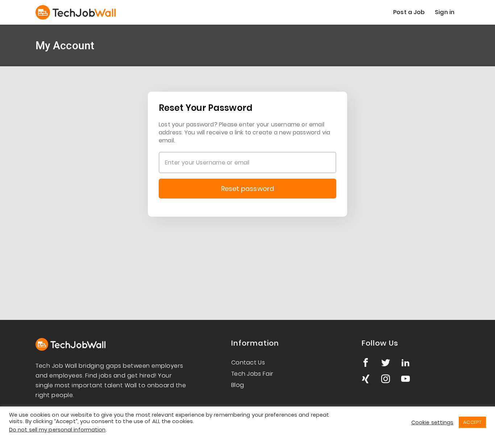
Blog (237, 385)
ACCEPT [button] (472, 422)
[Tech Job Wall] (76, 12)
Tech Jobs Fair (252, 374)
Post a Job (409, 12)
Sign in (444, 12)
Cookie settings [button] (432, 422)
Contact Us (248, 362)
